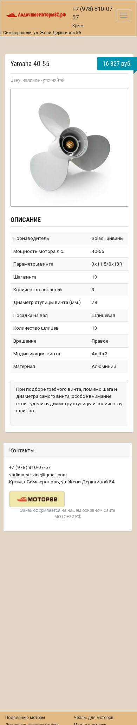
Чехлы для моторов (93, 717)
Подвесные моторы (25, 717)
